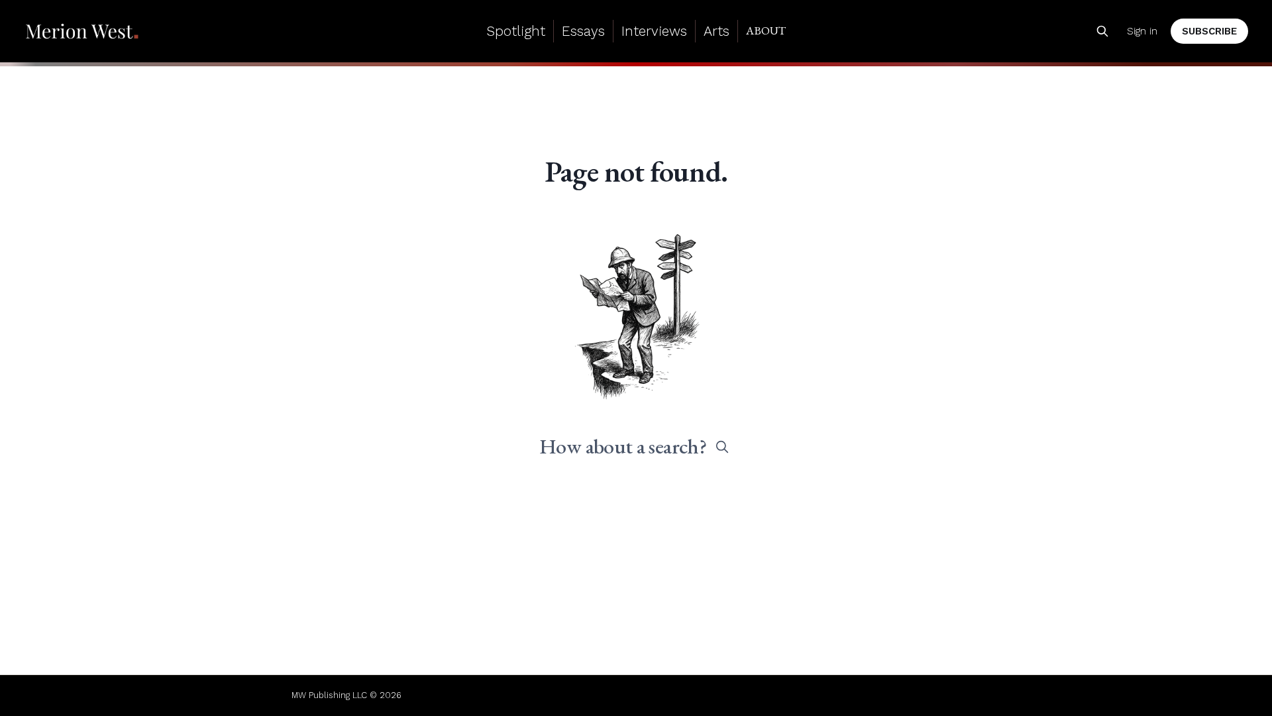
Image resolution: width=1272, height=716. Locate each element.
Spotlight (515, 31)
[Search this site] (1102, 31)
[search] (722, 446)
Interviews (654, 31)
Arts (716, 31)
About (766, 30)
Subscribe (1209, 31)
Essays (583, 31)
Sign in (1142, 31)
